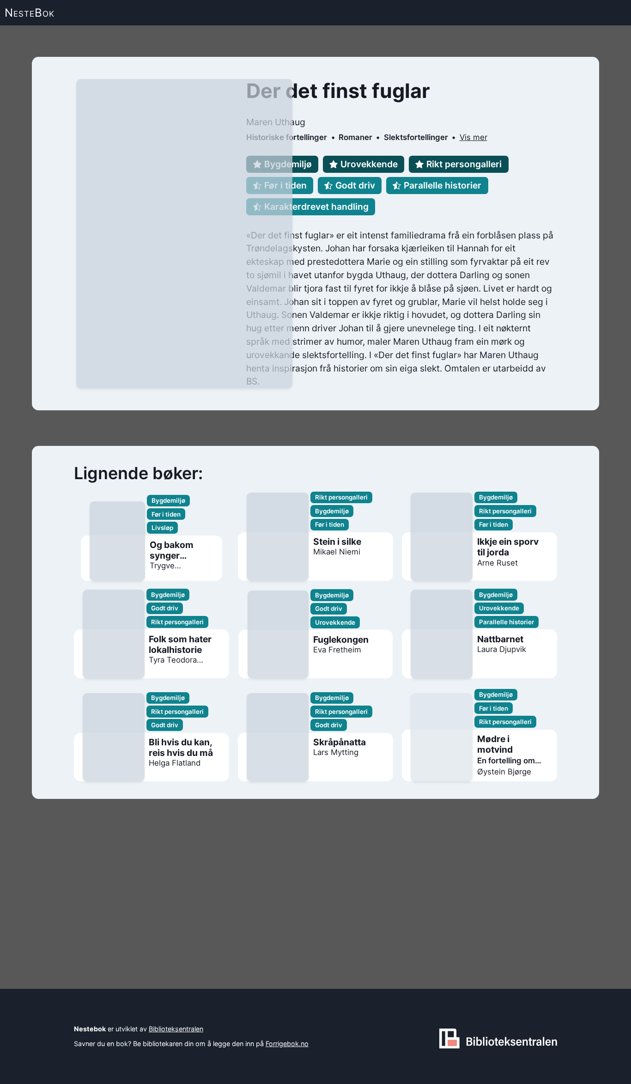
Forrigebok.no (287, 1043)
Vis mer (473, 137)
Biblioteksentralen (176, 1029)
